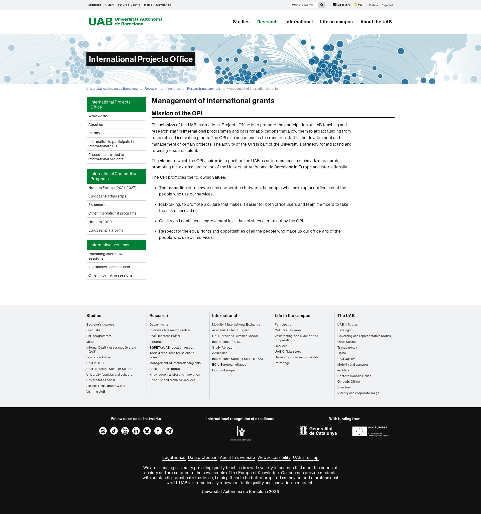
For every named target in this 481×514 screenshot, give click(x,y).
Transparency (347, 347)
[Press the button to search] (321, 5)
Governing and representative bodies (364, 336)
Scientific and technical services (172, 380)
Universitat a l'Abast (100, 380)
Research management (203, 88)
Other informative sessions (110, 275)
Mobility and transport (353, 364)
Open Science (347, 342)
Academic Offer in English (230, 330)
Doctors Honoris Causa (354, 376)
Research (267, 22)
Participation (284, 324)
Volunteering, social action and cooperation (296, 338)
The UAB (346, 315)
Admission (219, 353)
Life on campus (336, 22)
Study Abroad (222, 347)
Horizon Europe (223, 370)
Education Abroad (99, 357)
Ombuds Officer (349, 381)
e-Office (343, 370)
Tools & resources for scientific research (172, 355)
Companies (163, 5)
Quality (94, 133)
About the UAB (376, 22)
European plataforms (105, 230)
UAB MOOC (95, 363)
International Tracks (226, 342)
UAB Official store (288, 351)
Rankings (344, 330)
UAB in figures (347, 324)
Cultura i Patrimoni (288, 330)
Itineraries (173, 88)
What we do (97, 116)
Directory (344, 5)
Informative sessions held (109, 267)
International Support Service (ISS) (237, 359)
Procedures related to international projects (106, 156)
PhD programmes (99, 336)
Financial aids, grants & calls (106, 386)
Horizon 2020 (100, 222)
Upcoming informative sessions (106, 256)
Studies (241, 22)
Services (281, 346)
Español (387, 5)
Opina (341, 353)
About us (95, 124)
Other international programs (112, 213)
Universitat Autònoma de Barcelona (112, 88)
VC (359, 5)
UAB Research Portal (165, 336)
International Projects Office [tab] (110, 104)
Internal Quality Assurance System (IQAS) (111, 350)
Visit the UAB (95, 391)
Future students (129, 5)
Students (94, 5)
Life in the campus (292, 315)
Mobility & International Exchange (236, 324)
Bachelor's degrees (100, 324)
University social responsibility (297, 357)
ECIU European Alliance (229, 364)
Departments (159, 324)
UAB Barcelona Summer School (109, 369)
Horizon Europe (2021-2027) (112, 187)
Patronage (282, 363)
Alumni (109, 5)
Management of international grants (175, 363)
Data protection (202, 457)
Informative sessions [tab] (110, 244)
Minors (91, 342)
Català (373, 5)
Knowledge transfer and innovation (175, 374)
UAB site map (306, 457)
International (299, 22)
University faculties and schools (109, 374)
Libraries (156, 342)
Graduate (93, 330)
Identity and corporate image (358, 393)
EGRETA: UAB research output (172, 347)
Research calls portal (165, 369)
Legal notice (174, 457)
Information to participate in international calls (111, 143)
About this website (237, 457)
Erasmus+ (96, 204)
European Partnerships (107, 196)
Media (148, 5)
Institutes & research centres (170, 330)
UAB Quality (346, 359)
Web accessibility (274, 457)
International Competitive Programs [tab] (114, 176)
